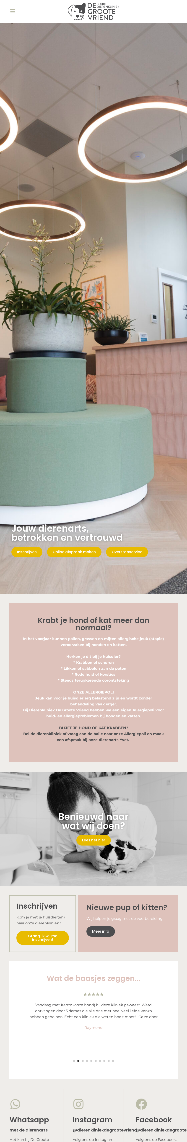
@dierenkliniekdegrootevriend (105, 1130)
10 (113, 1061)
